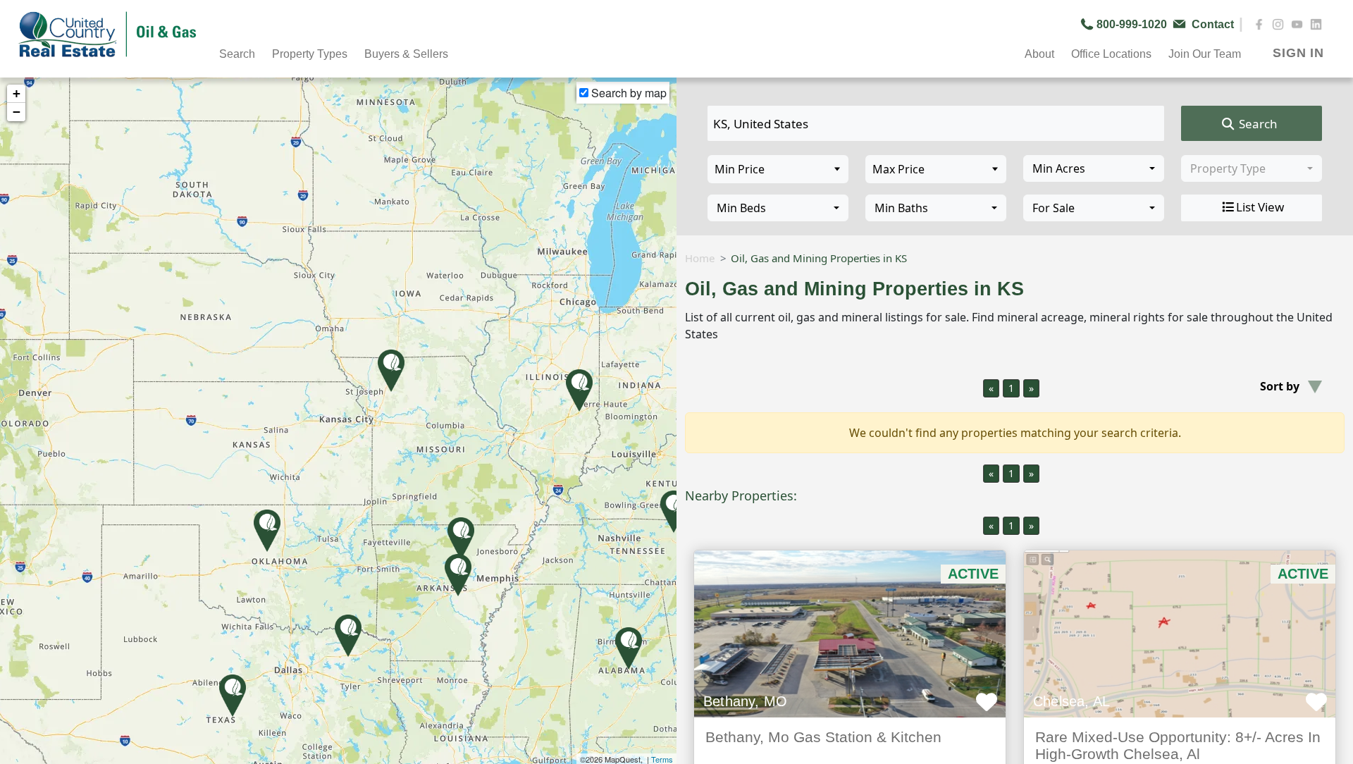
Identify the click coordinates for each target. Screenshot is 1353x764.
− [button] (16, 111)
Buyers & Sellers (406, 54)
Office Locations (1111, 54)
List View (1260, 207)
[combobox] (1093, 168)
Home (700, 258)
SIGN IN (1298, 53)
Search (1257, 124)
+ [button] (16, 93)
